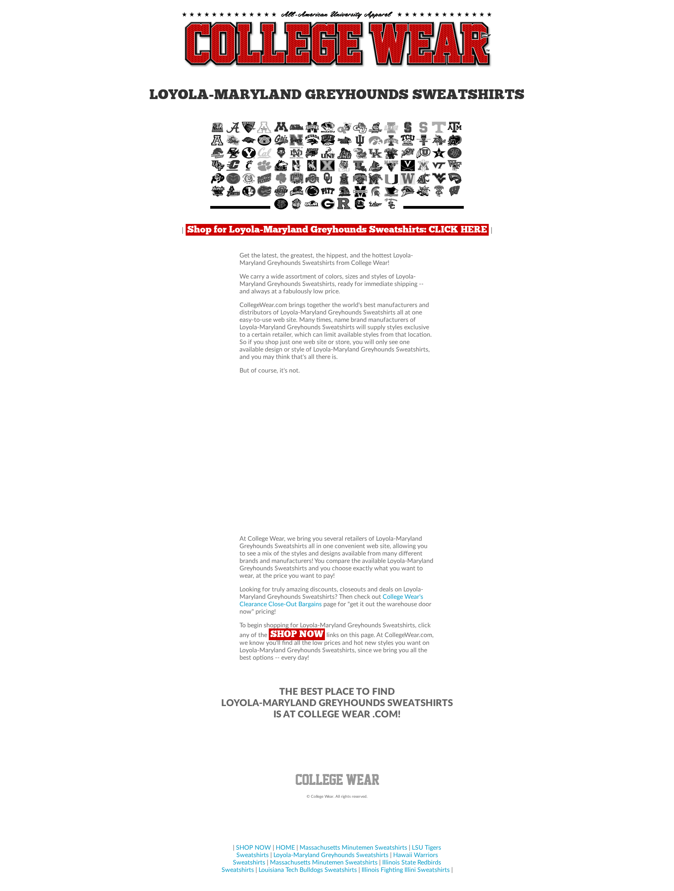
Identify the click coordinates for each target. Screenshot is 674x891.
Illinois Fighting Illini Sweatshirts (406, 870)
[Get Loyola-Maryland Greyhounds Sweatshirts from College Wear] (337, 67)
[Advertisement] (337, 454)
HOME (285, 848)
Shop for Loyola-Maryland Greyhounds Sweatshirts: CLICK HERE (337, 230)
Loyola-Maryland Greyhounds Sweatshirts (330, 855)
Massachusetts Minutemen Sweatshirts (353, 848)
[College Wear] (337, 786)
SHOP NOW (296, 634)
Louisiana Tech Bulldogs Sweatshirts (308, 870)
